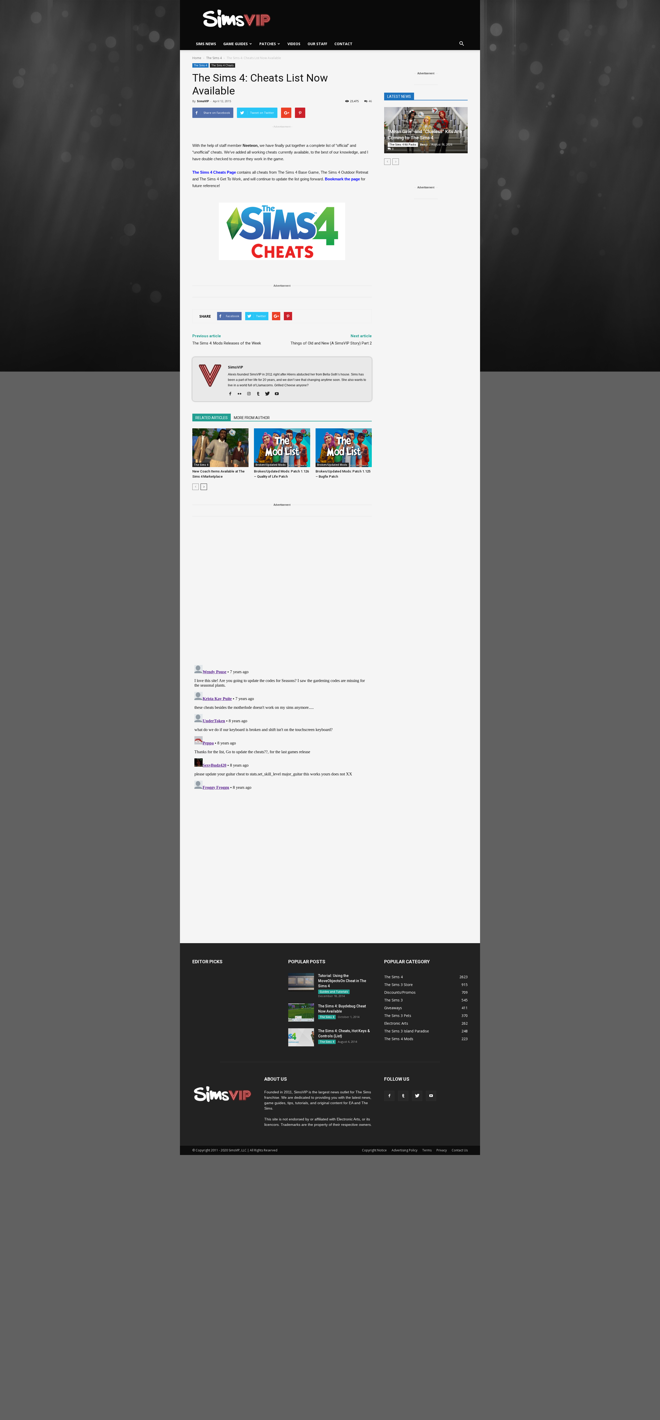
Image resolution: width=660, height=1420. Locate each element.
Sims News (206, 43)
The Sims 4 (200, 65)
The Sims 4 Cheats (222, 65)
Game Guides (235, 43)
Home (196, 58)
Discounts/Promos (400, 992)
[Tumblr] (260, 394)
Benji (424, 144)
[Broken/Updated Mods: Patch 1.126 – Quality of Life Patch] (282, 447)
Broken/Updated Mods (270, 465)
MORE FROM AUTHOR (252, 418)
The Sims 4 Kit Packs (402, 144)
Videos (293, 43)
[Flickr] (241, 394)
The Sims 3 (393, 1000)
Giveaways (393, 1007)
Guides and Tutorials (334, 991)
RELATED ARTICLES (211, 418)
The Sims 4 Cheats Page (214, 172)
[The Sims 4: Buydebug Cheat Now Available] (301, 1013)
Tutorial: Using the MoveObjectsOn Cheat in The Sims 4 (342, 981)
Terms (427, 1150)
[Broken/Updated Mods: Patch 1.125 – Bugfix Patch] (344, 447)
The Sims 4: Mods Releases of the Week (226, 343)
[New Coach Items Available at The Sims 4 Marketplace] (220, 447)
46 (370, 101)
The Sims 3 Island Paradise (406, 1031)
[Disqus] (282, 593)
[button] (461, 44)
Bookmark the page (342, 179)
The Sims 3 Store (398, 984)
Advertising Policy (404, 1150)
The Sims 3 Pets (397, 1015)
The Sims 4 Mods (398, 1038)
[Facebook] (232, 394)
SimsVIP (203, 101)
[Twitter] (269, 394)
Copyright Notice (374, 1150)
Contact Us (460, 1150)
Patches (267, 43)
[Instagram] (250, 394)
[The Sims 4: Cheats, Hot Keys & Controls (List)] (301, 1037)
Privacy (441, 1150)
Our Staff (317, 43)
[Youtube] (278, 394)
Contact (343, 43)
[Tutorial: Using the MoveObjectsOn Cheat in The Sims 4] (301, 982)
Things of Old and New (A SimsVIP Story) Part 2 (331, 343)
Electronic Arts (396, 1023)
